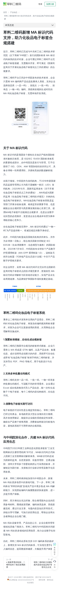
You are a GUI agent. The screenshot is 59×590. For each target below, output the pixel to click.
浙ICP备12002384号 (43, 577)
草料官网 (42, 580)
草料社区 (50, 580)
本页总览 (9, 25)
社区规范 (30, 583)
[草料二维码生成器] (12, 4)
